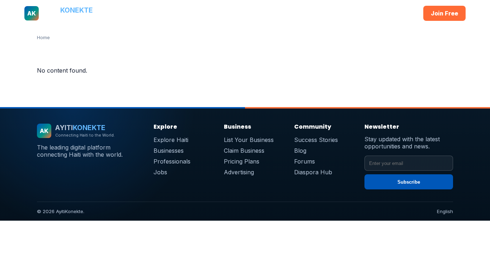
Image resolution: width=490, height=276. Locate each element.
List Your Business (249, 139)
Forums (304, 161)
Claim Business (244, 150)
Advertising (239, 172)
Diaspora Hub (313, 172)
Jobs (297, 13)
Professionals (237, 13)
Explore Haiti (171, 139)
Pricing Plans (241, 161)
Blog (300, 150)
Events (354, 13)
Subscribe (408, 182)
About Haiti (162, 13)
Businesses (197, 13)
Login (403, 13)
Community (325, 13)
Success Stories (316, 139)
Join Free (444, 13)
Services (273, 13)
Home (134, 13)
